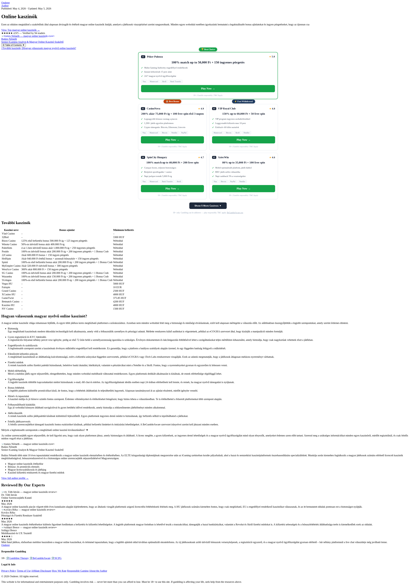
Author (5, 5)
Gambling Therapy (17, 558)
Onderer (5, 2)
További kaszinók (11, 48)
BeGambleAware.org (235, 213)
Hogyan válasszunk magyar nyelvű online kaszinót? (48, 48)
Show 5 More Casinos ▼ (208, 205)
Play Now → (208, 88)
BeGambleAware (40, 558)
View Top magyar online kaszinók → (20, 30)
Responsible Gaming (78, 570)
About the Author (98, 570)
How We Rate (59, 570)
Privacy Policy (8, 570)
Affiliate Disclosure (41, 570)
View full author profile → (15, 478)
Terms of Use (24, 570)
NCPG (56, 558)
